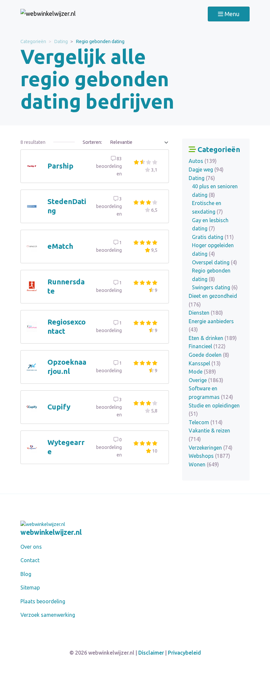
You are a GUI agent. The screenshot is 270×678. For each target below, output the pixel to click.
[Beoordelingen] (48, 14)
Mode (202, 372)
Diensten (206, 313)
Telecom (206, 422)
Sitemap (30, 587)
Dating (61, 41)
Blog (25, 574)
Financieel (207, 346)
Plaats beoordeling (42, 601)
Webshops (209, 456)
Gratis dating (213, 237)
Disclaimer (151, 653)
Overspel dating (214, 262)
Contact (30, 560)
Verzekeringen (210, 448)
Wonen (204, 464)
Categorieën (33, 41)
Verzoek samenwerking (47, 615)
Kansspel (205, 363)
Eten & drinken (213, 338)
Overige (206, 380)
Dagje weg (206, 169)
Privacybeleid (184, 653)
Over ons (31, 547)
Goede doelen (209, 355)
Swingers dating (215, 287)
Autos (203, 161)
